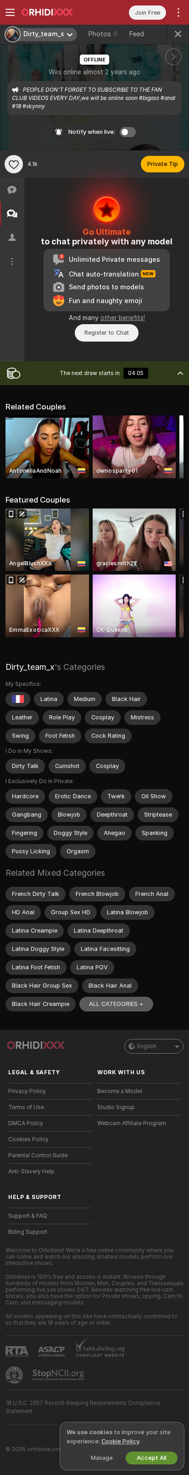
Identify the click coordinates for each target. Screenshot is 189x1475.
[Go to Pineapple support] (15, 1375)
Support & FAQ (27, 1216)
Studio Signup (116, 1107)
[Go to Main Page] (57, 12)
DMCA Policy (25, 1123)
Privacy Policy (27, 1091)
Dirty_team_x (30, 667)
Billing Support (27, 1232)
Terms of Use (26, 1107)
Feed (136, 34)
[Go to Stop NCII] (59, 1375)
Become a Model (119, 1091)
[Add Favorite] (14, 164)
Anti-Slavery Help (31, 1171)
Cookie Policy (120, 1441)
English (146, 1046)
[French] (18, 699)
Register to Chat (106, 332)
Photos (103, 34)
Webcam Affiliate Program (131, 1123)
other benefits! (122, 317)
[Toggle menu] (10, 12)
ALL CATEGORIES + (116, 1003)
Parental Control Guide (38, 1155)
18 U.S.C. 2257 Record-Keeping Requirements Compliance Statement (83, 1407)
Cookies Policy (28, 1139)
